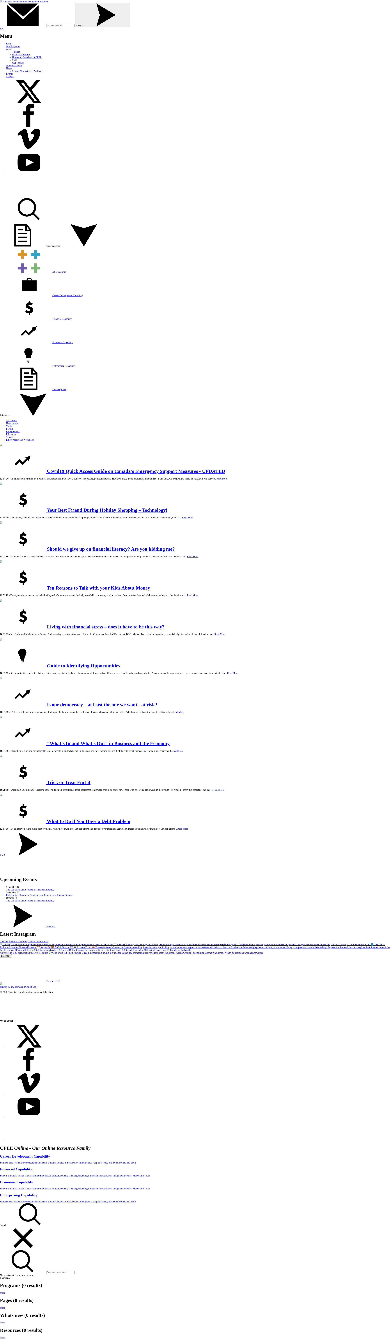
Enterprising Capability (63, 366)
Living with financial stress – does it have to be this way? (105, 627)
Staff (14, 60)
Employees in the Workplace (20, 439)
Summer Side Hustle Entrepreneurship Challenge (23, 1162)
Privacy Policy (7, 987)
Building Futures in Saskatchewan (64, 1162)
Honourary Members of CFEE (27, 57)
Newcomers (12, 423)
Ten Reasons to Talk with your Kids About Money (98, 588)
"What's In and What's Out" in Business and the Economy (108, 743)
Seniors (9, 437)
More (2, 1293)
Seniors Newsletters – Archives (27, 71)
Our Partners (18, 63)
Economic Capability (62, 342)
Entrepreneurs (13, 431)
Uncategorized (59, 389)
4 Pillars (16, 52)
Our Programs (13, 46)
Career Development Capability (67, 295)
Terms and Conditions (25, 987)
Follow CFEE (53, 981)
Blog (8, 43)
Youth (9, 426)
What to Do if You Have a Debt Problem (88, 821)
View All (50, 926)
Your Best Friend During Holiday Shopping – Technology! (106, 510)
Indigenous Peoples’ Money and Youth (100, 1162)
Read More (221, 478)
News (9, 68)
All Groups (11, 420)
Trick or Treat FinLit (68, 782)
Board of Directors (21, 54)
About (9, 49)
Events (9, 73)
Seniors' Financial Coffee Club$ (15, 1175)
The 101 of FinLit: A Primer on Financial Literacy (30, 889)
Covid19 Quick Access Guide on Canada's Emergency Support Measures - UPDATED (135, 471)
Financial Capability (62, 319)
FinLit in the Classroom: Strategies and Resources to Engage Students (39, 895)
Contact (10, 76)
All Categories (59, 272)
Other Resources (14, 65)
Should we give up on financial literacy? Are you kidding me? (110, 549)
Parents (9, 428)
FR (1, 28)
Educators (11, 434)
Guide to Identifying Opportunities (83, 665)
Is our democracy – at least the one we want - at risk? (101, 704)
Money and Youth (127, 1162)
